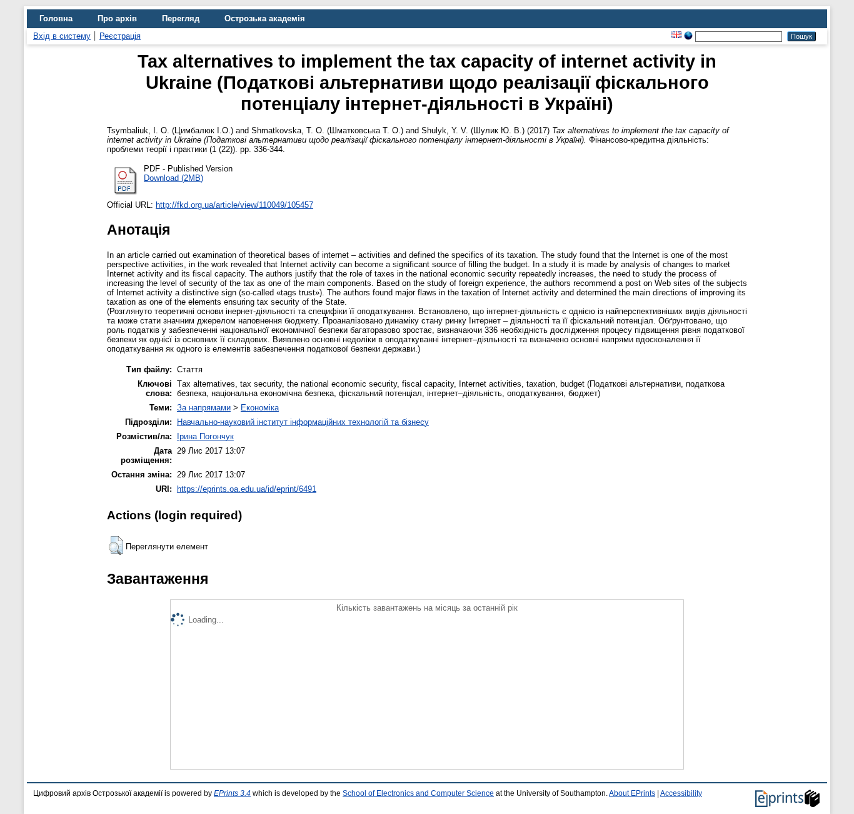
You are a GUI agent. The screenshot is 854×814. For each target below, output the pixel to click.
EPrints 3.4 (232, 793)
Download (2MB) (173, 178)
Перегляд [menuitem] (180, 18)
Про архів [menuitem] (117, 18)
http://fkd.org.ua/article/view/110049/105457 (234, 205)
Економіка (260, 407)
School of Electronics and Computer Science (418, 793)
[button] (116, 545)
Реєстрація (120, 36)
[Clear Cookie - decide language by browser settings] (688, 36)
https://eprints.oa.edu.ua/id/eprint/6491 (246, 489)
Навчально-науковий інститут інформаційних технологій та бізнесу (303, 422)
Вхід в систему (62, 36)
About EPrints (632, 793)
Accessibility (681, 793)
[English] (676, 36)
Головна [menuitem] (56, 18)
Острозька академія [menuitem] (264, 18)
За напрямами (204, 407)
